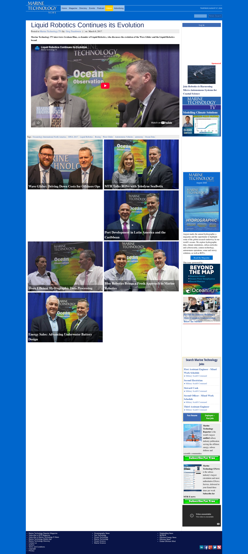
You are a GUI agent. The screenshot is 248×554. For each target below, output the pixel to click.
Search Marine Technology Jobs (202, 362)
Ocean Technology (101, 537)
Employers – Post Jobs (210, 417)
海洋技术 (163, 535)
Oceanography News (102, 533)
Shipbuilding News (166, 533)
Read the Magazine (202, 257)
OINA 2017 (73, 136)
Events (92, 8)
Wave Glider (108, 136)
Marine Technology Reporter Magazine (43, 533)
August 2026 (201, 182)
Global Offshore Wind (168, 541)
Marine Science (100, 543)
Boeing (98, 136)
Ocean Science (100, 541)
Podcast (100, 8)
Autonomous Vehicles (124, 136)
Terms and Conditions (37, 547)
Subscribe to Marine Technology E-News (44, 537)
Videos (109, 8)
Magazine (73, 8)
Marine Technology (101, 539)
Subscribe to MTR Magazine (39, 535)
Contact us (33, 543)
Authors (31, 545)
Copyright (32, 549)
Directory (83, 8)
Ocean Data (150, 136)
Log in (201, 25)
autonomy (139, 136)
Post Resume (192, 415)
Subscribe (202, 458)
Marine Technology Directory (39, 541)
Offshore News (165, 539)
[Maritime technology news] (42, 9)
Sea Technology (100, 535)
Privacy (31, 551)
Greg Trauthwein (73, 31)
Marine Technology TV (50, 31)
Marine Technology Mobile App (40, 539)
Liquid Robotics (86, 136)
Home (64, 8)
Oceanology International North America (49, 136)
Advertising (118, 8)
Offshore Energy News (168, 537)
